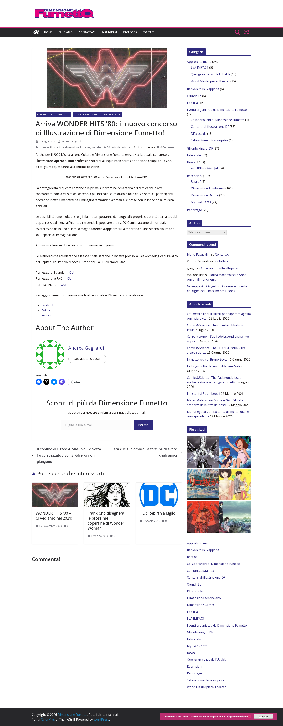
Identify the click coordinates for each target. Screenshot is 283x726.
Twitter (149, 32)
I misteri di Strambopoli (203, 393)
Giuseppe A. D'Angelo (202, 286)
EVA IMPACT (199, 67)
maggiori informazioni (238, 716)
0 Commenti (167, 147)
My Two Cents (201, 202)
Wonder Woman (121, 147)
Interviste (194, 155)
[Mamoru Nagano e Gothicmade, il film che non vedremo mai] (203, 452)
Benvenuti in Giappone (203, 89)
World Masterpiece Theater (210, 81)
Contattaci (87, 32)
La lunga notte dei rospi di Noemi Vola (213, 366)
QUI (72, 272)
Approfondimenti (199, 62)
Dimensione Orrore (205, 195)
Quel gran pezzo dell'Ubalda (210, 74)
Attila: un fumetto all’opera (219, 268)
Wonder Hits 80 (101, 147)
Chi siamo (66, 32)
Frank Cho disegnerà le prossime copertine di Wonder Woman (106, 521)
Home (48, 32)
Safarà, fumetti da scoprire (209, 140)
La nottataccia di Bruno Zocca (207, 359)
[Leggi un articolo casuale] (246, 32)
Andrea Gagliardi (71, 141)
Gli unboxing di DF (200, 148)
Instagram (109, 32)
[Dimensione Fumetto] (36, 32)
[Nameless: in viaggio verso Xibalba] (203, 517)
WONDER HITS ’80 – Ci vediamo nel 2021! (54, 516)
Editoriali (193, 103)
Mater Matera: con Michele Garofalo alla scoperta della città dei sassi (215, 402)
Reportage (194, 210)
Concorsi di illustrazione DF (53, 114)
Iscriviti (143, 425)
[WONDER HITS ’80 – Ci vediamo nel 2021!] (55, 484)
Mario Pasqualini (198, 254)
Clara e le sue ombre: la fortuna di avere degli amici (144, 452)
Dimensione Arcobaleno (208, 188)
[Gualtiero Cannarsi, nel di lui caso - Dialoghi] (203, 484)
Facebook (130, 32)
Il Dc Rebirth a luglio (157, 513)
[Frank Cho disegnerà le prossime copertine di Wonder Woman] (107, 484)
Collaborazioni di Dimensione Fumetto (217, 120)
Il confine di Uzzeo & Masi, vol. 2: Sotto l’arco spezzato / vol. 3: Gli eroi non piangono (69, 455)
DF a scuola (198, 133)
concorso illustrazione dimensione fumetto (64, 147)
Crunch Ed (194, 96)
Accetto (263, 716)
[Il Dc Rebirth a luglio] (159, 484)
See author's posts (87, 359)
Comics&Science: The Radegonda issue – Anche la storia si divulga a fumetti (215, 379)
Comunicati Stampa (204, 168)
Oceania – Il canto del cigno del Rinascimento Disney (217, 288)
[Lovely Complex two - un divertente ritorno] (235, 484)
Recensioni (194, 176)
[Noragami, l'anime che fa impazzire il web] (235, 517)
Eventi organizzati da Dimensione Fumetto (97, 114)
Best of (196, 181)
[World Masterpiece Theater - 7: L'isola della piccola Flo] (235, 452)
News (191, 162)
